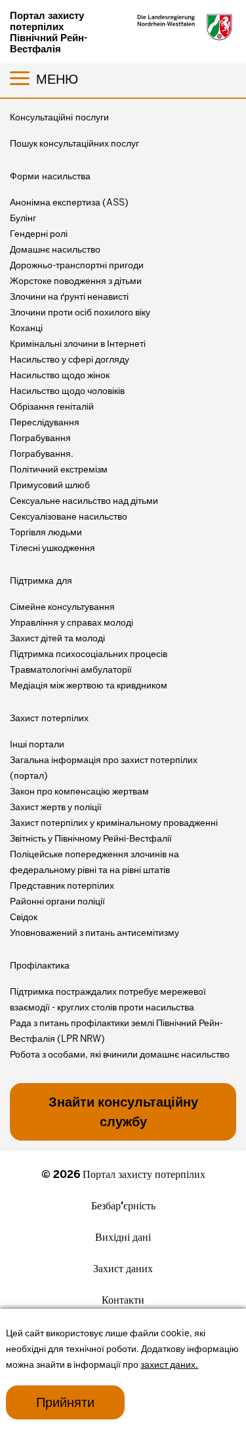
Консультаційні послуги (59, 117)
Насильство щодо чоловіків (67, 391)
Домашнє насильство (55, 249)
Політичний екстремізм (59, 469)
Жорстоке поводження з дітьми (76, 281)
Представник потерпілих (62, 885)
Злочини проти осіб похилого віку (80, 312)
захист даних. (169, 1364)
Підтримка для (41, 580)
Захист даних (123, 1268)
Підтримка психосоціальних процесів (88, 654)
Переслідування (44, 422)
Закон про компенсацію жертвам (79, 791)
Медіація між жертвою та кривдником (88, 685)
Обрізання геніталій (52, 406)
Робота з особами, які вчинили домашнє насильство (120, 1054)
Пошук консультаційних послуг (74, 143)
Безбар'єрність (123, 1206)
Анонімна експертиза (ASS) (69, 202)
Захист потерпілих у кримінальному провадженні (114, 822)
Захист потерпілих (49, 718)
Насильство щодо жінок (60, 375)
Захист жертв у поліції (56, 807)
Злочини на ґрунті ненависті (69, 296)
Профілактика (40, 965)
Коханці (26, 328)
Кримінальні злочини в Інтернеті (78, 343)
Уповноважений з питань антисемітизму (94, 932)
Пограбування (40, 438)
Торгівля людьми (46, 532)
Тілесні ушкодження (52, 548)
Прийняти (65, 1402)
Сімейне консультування (62, 607)
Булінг (23, 218)
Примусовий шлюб (50, 485)
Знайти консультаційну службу (123, 1112)
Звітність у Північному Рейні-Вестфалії (91, 838)
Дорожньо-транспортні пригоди (77, 265)
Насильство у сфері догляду (69, 359)
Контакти (123, 1300)
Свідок (23, 917)
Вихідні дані (123, 1237)
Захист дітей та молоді (57, 638)
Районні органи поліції (57, 901)
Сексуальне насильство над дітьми (84, 501)
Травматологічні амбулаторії (71, 669)
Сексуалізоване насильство (68, 516)
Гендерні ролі (39, 234)
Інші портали (37, 744)
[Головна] (185, 27)
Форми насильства (50, 176)
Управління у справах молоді (71, 622)
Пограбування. (41, 453)
